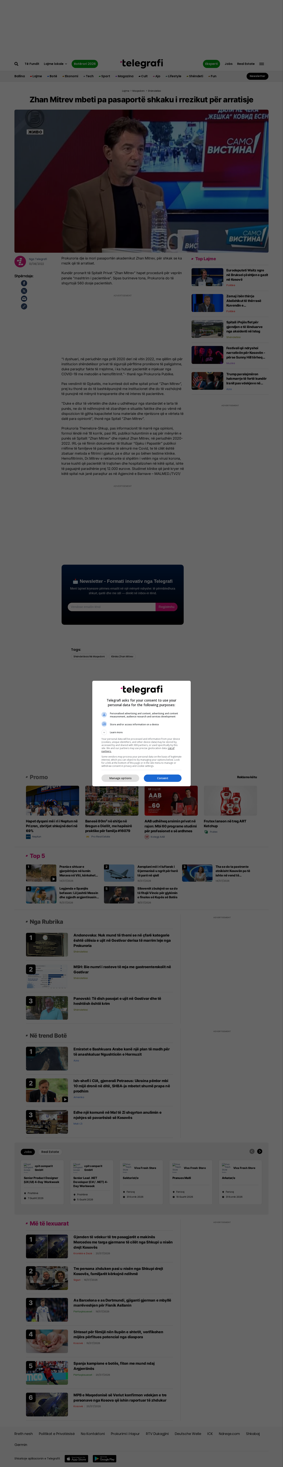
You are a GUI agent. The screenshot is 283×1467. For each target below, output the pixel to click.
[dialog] (141, 733)
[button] (141, 732)
